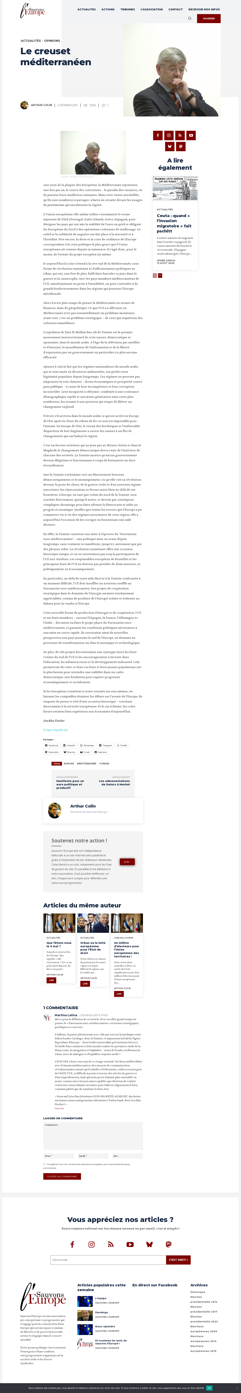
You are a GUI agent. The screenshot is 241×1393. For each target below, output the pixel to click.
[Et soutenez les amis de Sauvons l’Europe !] (85, 1343)
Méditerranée (86, 763)
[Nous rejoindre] (85, 1329)
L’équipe (100, 1298)
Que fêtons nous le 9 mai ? (59, 944)
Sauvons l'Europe (107, 1317)
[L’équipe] (85, 1301)
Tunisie (104, 763)
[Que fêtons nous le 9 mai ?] (59, 923)
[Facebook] (158, 135)
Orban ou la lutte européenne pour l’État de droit (93, 948)
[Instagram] (169, 135)
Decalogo (101, 1312)
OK (209, 1388)
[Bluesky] (170, 146)
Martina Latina (66, 1015)
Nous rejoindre (105, 1326)
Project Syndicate (55, 730)
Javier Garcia (166, 260)
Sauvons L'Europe (107, 1302)
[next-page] (160, 275)
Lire (51, 980)
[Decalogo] (85, 1315)
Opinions (52, 40)
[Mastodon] (181, 146)
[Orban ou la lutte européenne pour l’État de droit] (93, 923)
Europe (69, 763)
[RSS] (180, 135)
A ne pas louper (123, 938)
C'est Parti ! (178, 1259)
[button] (189, 18)
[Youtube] (191, 135)
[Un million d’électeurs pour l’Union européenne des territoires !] (127, 923)
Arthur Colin (41, 105)
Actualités (31, 40)
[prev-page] (155, 275)
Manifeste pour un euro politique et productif (70, 784)
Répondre (59, 1108)
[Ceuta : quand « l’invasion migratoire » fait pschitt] (175, 189)
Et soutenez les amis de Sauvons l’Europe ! (111, 1342)
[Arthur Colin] (25, 105)
